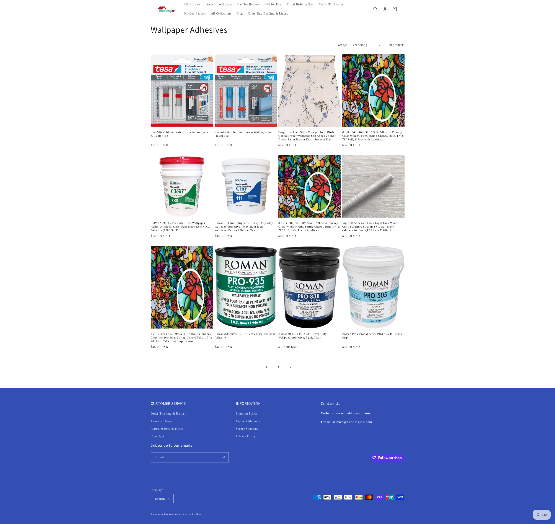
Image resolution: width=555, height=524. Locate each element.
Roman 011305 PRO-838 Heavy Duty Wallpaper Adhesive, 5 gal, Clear (302, 335)
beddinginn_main (171, 514)
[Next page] (290, 367)
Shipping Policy (247, 413)
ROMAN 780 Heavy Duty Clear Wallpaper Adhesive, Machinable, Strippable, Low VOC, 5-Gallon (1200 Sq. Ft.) (180, 226)
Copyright (157, 436)
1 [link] (267, 367)
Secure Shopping (247, 428)
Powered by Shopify (193, 514)
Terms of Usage (161, 421)
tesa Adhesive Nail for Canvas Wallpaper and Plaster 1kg (244, 133)
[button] (375, 9)
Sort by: (341, 45)
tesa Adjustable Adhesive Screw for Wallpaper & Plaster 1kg (180, 133)
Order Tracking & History (168, 413)
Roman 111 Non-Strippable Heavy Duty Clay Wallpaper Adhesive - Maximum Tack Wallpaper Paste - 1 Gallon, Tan (244, 226)
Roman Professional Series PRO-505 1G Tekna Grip (372, 335)
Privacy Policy (246, 436)
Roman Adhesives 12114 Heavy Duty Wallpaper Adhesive (246, 335)
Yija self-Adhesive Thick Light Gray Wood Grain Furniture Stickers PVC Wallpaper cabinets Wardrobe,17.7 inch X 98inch (370, 226)
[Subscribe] (224, 457)
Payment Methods (248, 421)
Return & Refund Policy (167, 428)
